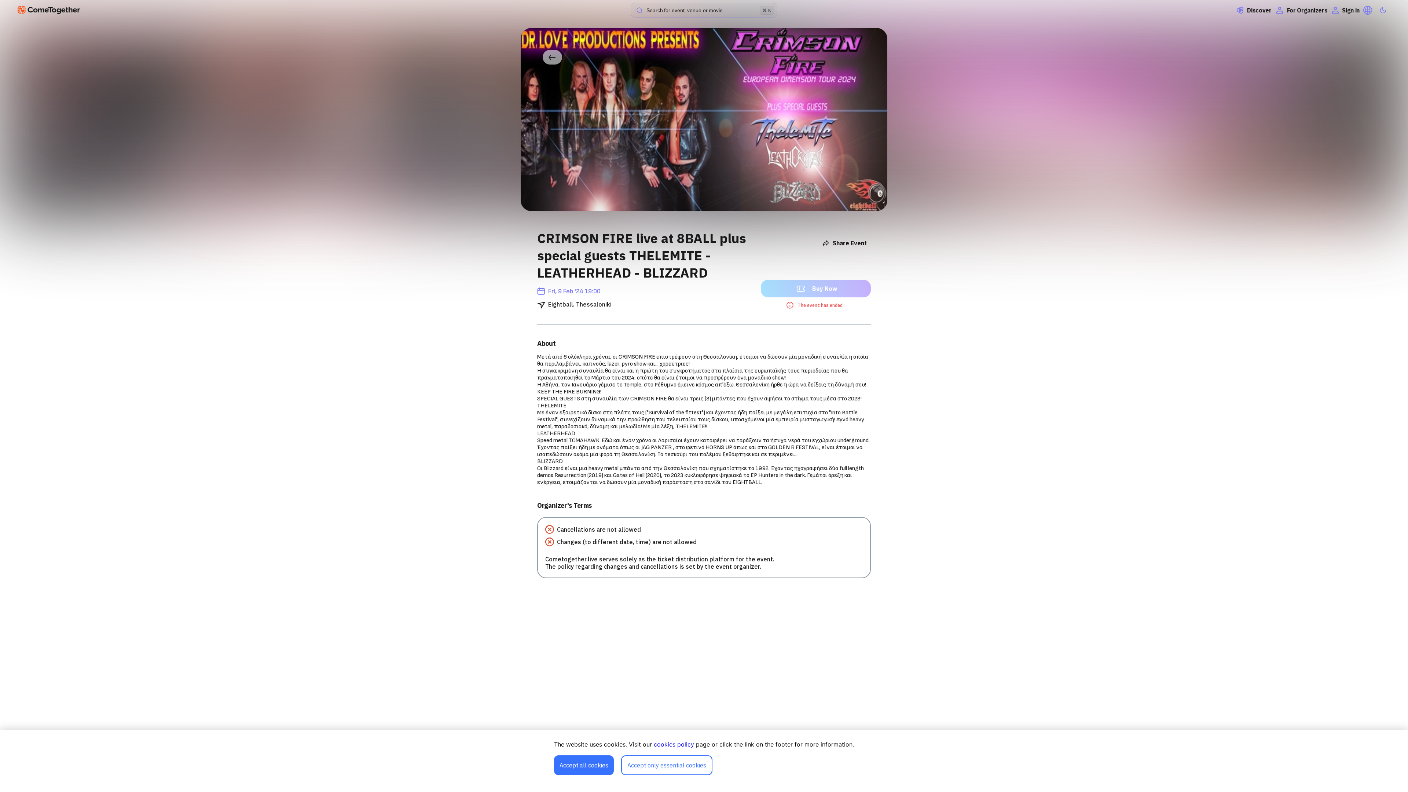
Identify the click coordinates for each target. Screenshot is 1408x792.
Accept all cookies (584, 765)
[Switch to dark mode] (1383, 10)
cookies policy (674, 744)
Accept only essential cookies (666, 765)
